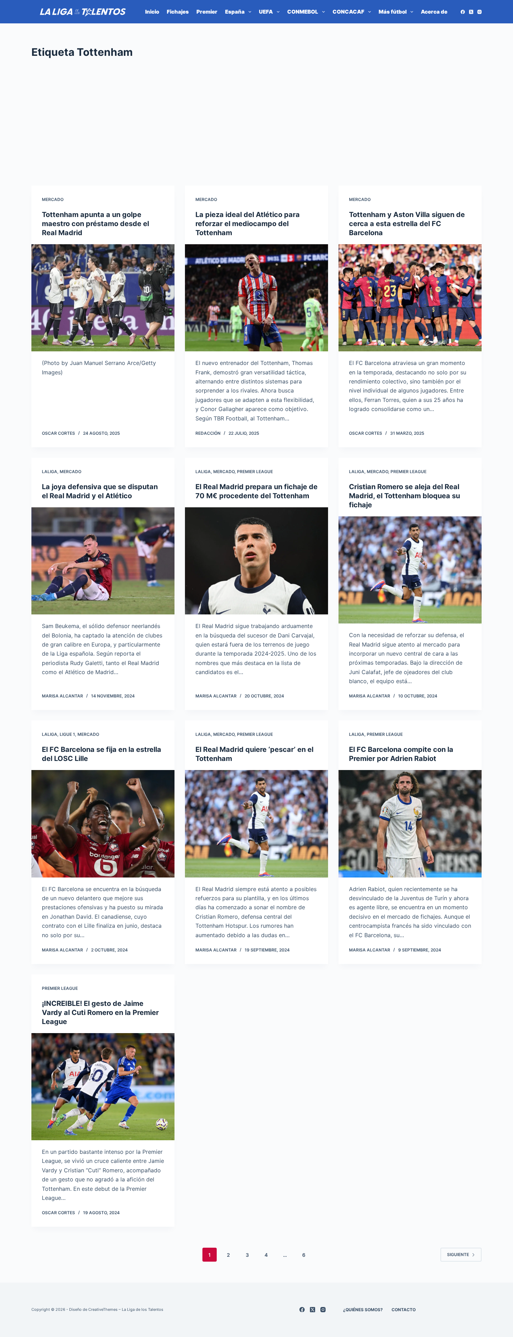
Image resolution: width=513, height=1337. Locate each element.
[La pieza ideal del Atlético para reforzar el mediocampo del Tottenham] (256, 298)
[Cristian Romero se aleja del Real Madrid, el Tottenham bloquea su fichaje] (410, 570)
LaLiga (49, 471)
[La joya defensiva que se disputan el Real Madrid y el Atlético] (102, 561)
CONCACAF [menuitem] (348, 11)
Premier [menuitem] (206, 11)
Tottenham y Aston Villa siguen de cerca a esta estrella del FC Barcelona (407, 223)
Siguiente (458, 1254)
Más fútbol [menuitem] (393, 11)
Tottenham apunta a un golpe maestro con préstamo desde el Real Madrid (95, 223)
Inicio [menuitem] (152, 11)
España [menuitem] (235, 11)
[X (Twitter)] (471, 12)
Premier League (255, 471)
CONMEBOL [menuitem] (302, 11)
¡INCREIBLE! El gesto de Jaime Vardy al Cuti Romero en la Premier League (100, 1012)
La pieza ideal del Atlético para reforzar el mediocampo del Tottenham (247, 223)
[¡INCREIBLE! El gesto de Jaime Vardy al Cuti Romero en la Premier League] (102, 1087)
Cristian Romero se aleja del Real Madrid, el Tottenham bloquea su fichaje (404, 496)
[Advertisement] (256, 123)
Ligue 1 (67, 734)
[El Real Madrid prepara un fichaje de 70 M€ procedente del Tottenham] (256, 561)
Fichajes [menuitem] (178, 11)
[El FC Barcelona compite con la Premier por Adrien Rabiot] (410, 823)
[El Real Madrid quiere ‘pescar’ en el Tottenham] (256, 823)
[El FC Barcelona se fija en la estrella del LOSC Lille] (102, 823)
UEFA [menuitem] (266, 11)
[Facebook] (463, 12)
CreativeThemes (103, 1309)
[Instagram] (479, 12)
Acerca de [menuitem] (434, 11)
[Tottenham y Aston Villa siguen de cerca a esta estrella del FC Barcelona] (410, 298)
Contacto (404, 1309)
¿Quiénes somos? (363, 1309)
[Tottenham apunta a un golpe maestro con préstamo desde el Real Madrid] (102, 298)
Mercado (53, 199)
